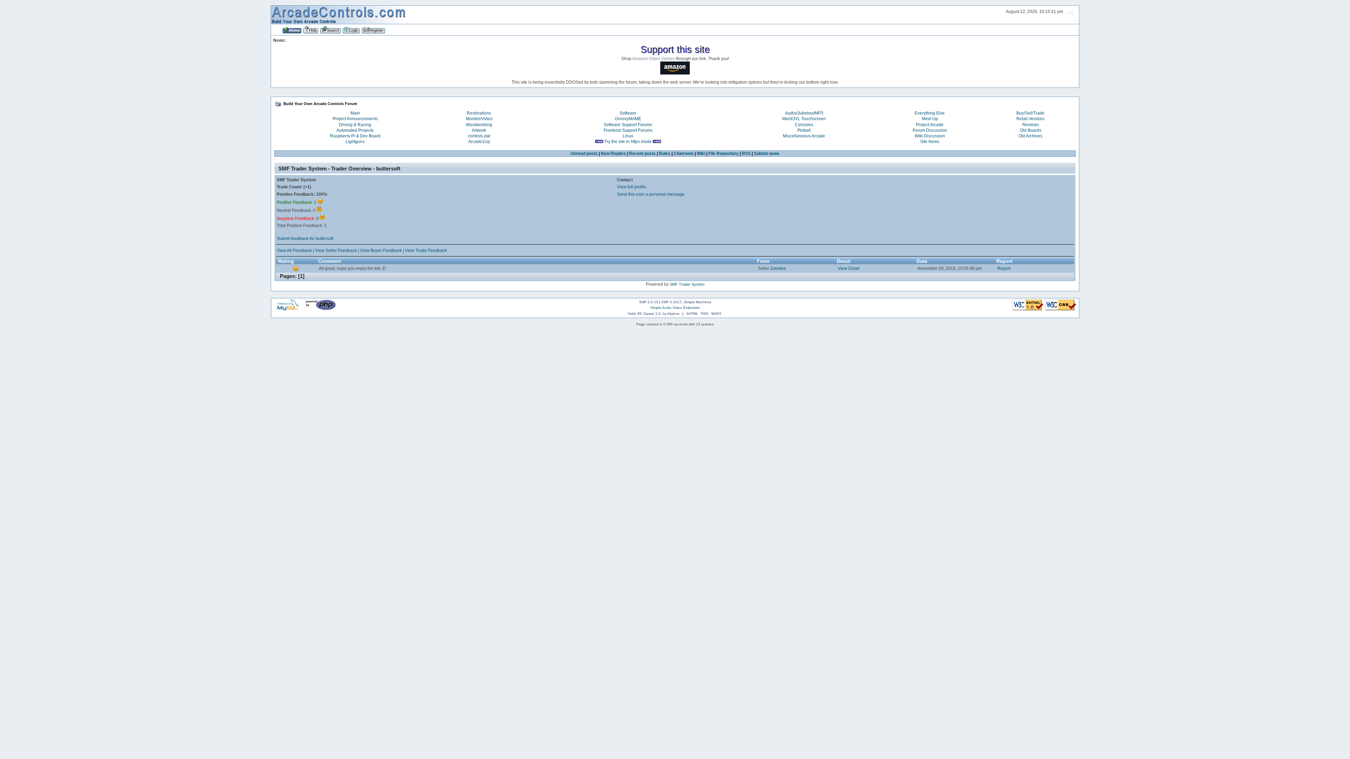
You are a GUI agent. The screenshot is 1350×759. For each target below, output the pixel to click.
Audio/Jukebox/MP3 (804, 113)
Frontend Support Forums (628, 130)
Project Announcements (355, 118)
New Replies (613, 153)
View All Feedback (294, 250)
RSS (746, 153)
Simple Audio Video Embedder (675, 308)
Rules (664, 153)
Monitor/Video (479, 118)
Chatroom (684, 153)
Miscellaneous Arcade (804, 136)
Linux (628, 136)
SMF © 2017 (671, 302)
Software (627, 113)
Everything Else (930, 113)
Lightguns (355, 141)
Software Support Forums (628, 124)
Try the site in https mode (628, 141)
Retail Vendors (1030, 118)
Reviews (1030, 124)
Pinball (804, 130)
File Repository (723, 153)
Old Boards (1030, 130)
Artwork (479, 130)
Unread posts (584, 153)
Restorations (479, 113)
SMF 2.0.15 (648, 302)
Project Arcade (930, 124)
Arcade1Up (479, 141)
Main (355, 113)
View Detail (849, 268)
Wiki (701, 153)
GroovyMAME (628, 118)
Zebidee (778, 268)
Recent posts (642, 153)
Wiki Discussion (930, 136)
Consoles (804, 124)
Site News (929, 141)
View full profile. (632, 186)
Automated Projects (355, 130)
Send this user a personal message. (651, 194)
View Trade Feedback (426, 250)
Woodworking (479, 124)
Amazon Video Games (653, 58)
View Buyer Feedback (381, 250)
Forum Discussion (930, 130)
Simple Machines (697, 302)
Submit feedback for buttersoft (305, 238)
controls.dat (479, 136)
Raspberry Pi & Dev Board (355, 136)
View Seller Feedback (336, 250)
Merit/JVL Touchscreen (804, 118)
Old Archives (1030, 136)
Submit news (766, 153)
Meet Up (930, 118)
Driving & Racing (355, 124)
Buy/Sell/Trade (1030, 113)
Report (1003, 268)
